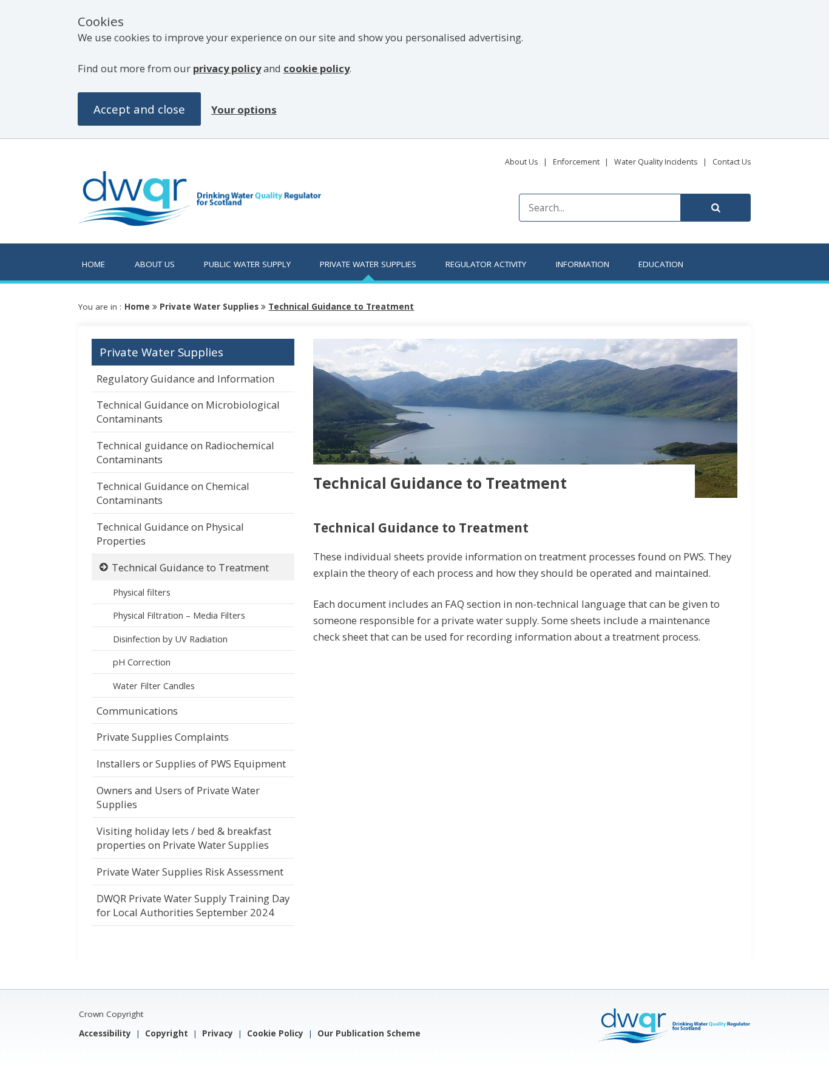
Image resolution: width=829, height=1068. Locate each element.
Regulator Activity (485, 264)
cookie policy (316, 68)
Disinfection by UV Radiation (170, 639)
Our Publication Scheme (369, 1033)
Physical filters (142, 592)
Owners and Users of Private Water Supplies (178, 797)
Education (660, 264)
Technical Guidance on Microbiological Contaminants (188, 412)
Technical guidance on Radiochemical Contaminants (185, 452)
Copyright (166, 1033)
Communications (137, 711)
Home (93, 264)
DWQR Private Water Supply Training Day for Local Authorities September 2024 (192, 905)
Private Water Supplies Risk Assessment (189, 872)
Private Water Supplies (368, 264)
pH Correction (142, 662)
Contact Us (731, 162)
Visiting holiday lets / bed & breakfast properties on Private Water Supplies (183, 838)
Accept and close (139, 109)
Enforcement (576, 162)
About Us (521, 162)
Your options (244, 110)
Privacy (217, 1033)
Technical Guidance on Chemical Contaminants (172, 493)
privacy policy (227, 68)
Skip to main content (154, 167)
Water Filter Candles (154, 685)
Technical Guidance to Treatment (341, 306)
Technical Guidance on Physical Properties (170, 534)
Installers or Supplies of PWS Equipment (191, 763)
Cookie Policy (275, 1033)
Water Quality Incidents (655, 162)
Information (582, 264)
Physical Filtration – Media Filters (179, 615)
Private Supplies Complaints (162, 737)
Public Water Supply (247, 264)
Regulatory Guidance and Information (185, 379)
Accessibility (105, 1033)
